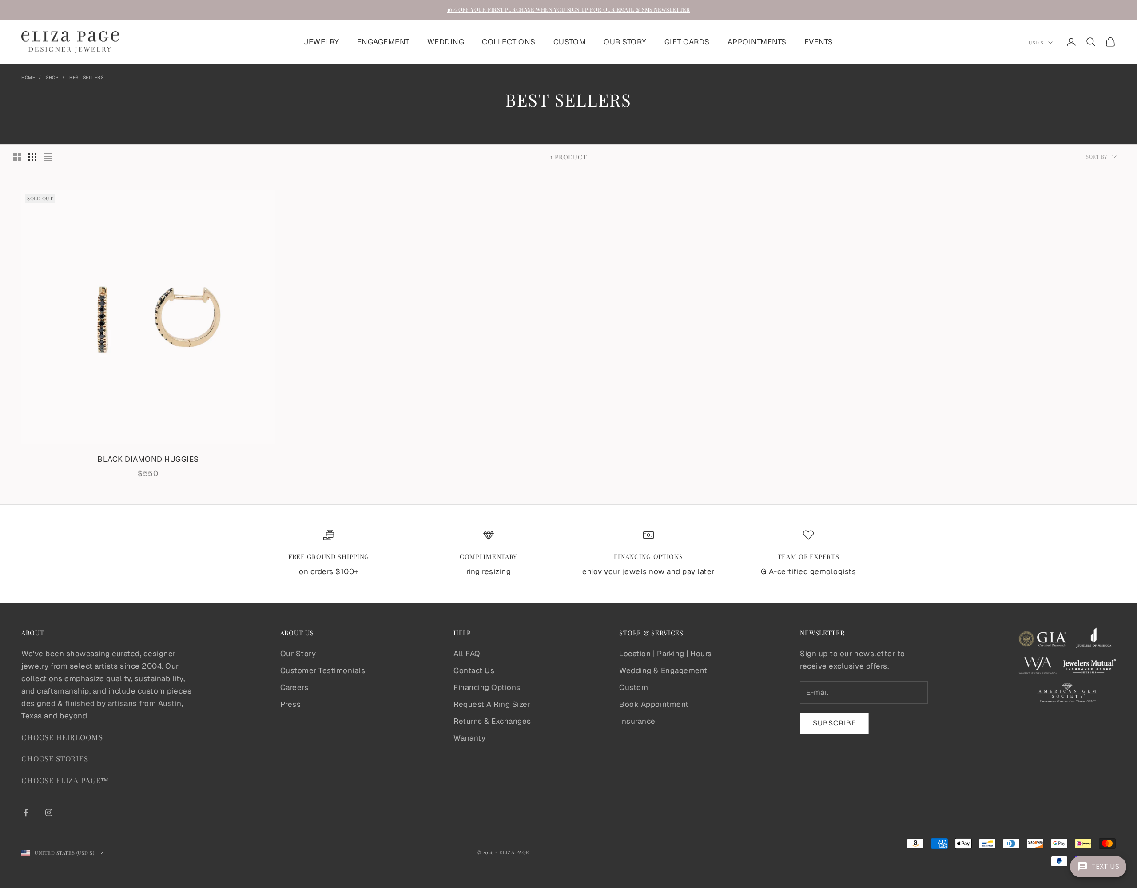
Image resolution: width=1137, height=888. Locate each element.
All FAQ (466, 653)
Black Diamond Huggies (148, 459)
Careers (294, 687)
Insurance (637, 721)
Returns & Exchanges (492, 721)
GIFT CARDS (687, 42)
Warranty (469, 738)
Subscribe (834, 723)
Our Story (298, 653)
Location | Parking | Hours (665, 653)
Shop (52, 77)
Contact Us (473, 670)
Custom (633, 687)
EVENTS (818, 42)
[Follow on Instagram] (48, 812)
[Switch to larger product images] (17, 157)
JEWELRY (321, 42)
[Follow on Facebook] (25, 812)
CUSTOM (569, 42)
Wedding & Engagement (663, 670)
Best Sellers (86, 77)
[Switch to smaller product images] (32, 157)
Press (290, 704)
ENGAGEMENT (383, 42)
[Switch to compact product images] (48, 157)
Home (28, 77)
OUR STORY (625, 42)
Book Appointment (653, 704)
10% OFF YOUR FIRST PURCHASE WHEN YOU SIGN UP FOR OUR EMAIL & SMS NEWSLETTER (568, 9)
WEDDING (446, 42)
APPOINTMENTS (757, 42)
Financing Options (487, 687)
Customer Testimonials (323, 670)
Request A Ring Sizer (491, 704)
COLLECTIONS (509, 42)
